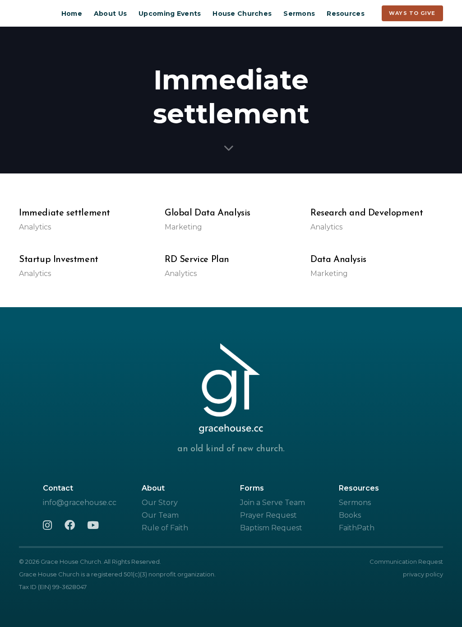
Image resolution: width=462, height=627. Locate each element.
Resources (346, 13)
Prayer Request (268, 515)
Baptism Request (271, 528)
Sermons (299, 13)
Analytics (35, 227)
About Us (110, 13)
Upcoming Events (170, 13)
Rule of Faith (165, 528)
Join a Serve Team (272, 502)
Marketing (183, 227)
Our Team (160, 515)
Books (350, 515)
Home (71, 13)
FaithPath (356, 528)
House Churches (242, 13)
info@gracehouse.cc (79, 502)
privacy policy (423, 574)
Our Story (160, 502)
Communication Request (406, 561)
